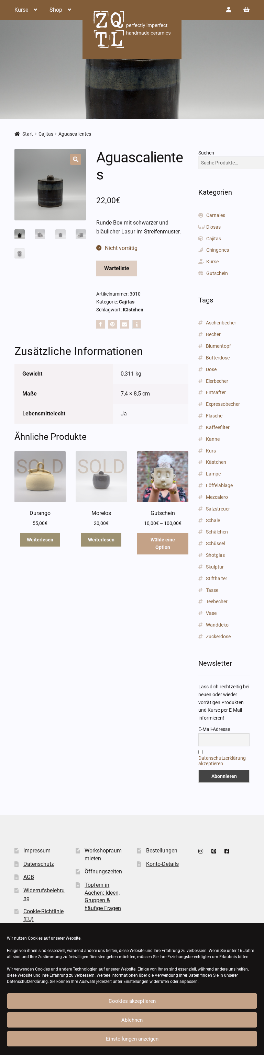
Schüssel (215, 543)
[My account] (228, 10)
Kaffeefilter (218, 427)
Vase (211, 613)
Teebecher (217, 601)
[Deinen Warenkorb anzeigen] (246, 10)
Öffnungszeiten (103, 871)
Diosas (213, 227)
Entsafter (216, 392)
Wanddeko (217, 625)
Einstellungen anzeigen (132, 1039)
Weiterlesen (40, 539)
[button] (75, 159)
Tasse (212, 590)
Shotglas (215, 555)
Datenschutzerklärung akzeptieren (222, 760)
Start (27, 134)
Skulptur (215, 567)
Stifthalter (216, 578)
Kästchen (133, 309)
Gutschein (217, 273)
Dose (211, 369)
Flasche (214, 415)
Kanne (213, 439)
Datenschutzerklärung (27, 981)
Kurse (21, 10)
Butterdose (218, 357)
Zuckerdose (218, 636)
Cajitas (45, 134)
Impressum (37, 850)
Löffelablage (219, 485)
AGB (28, 877)
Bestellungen (161, 850)
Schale (213, 520)
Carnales (215, 215)
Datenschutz (38, 864)
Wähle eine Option (163, 543)
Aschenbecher (221, 322)
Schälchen (217, 532)
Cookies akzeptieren (132, 1001)
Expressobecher (223, 404)
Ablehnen (132, 1020)
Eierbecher (217, 381)
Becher (213, 334)
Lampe (213, 474)
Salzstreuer (218, 509)
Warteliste (116, 268)
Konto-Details (162, 864)
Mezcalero (217, 497)
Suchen (206, 153)
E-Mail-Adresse (214, 729)
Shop (56, 10)
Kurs (211, 451)
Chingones (217, 250)
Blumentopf (218, 346)
